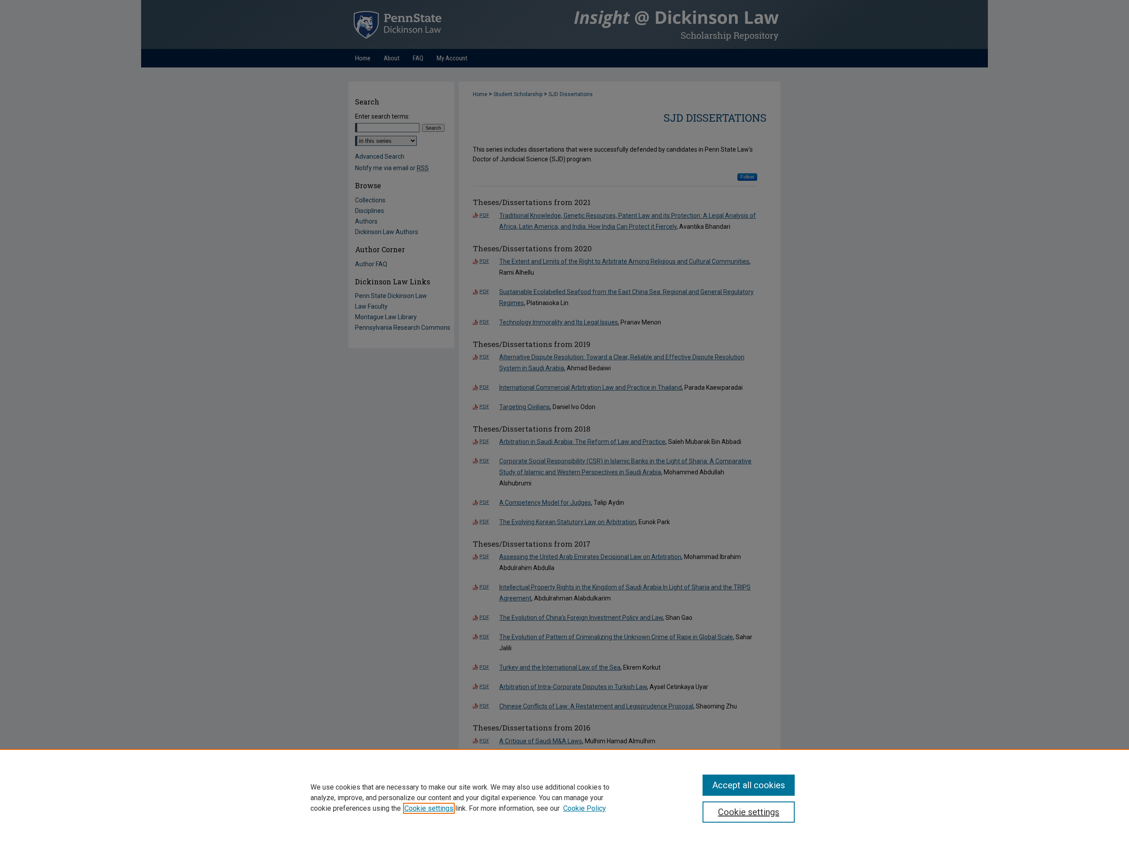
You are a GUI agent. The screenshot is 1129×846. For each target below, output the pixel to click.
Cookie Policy (584, 808)
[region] (564, 797)
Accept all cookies (748, 785)
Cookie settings (428, 808)
